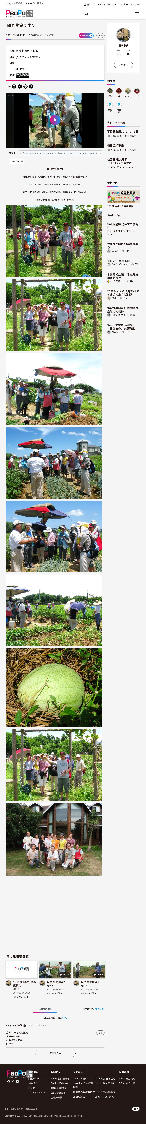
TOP (136, 1109)
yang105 (128, 96)
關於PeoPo (34, 1078)
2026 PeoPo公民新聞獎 (83, 1085)
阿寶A (110, 96)
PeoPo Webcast (119, 264)
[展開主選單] (137, 14)
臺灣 (18, 50)
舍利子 (16, 989)
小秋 (137, 96)
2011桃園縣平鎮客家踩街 (24, 983)
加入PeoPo (99, 4)
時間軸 (31, 1087)
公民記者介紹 (58, 1092)
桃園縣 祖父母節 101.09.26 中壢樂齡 (119, 161)
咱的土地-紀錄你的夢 (84, 1091)
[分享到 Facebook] (14, 86)
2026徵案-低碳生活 (105, 1078)
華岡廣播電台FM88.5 (122, 231)
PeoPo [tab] (45, 1009)
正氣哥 (115, 251)
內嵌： (12, 153)
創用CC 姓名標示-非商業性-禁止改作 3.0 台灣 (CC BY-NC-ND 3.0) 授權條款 (23, 75)
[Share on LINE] (25, 86)
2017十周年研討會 (104, 1083)
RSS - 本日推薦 (127, 1083)
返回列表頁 (55, 1053)
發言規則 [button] (99, 1009)
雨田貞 (115, 332)
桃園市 (25, 50)
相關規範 (33, 1083)
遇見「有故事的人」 (105, 1096)
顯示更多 (20, 69)
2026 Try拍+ (79, 1078)
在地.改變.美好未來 (105, 1091)
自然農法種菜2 (56, 982)
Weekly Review (36, 1092)
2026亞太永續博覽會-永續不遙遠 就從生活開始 (123, 292)
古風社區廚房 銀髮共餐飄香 (122, 245)
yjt (119, 96)
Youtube (17, 1081)
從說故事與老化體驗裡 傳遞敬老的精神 (122, 309)
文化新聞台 (117, 281)
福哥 (114, 298)
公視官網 (123, 4)
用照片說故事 (80, 1096)
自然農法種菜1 (90, 982)
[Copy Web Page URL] (31, 86)
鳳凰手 (110, 111)
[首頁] (19, 13)
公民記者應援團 (59, 1087)
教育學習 (21, 57)
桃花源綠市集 (115, 145)
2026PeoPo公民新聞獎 (120, 206)
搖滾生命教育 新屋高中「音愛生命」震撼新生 (121, 326)
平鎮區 (34, 50)
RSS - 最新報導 (127, 1078)
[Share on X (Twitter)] (20, 86)
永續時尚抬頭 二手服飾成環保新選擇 (122, 276)
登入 (89, 4)
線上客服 (135, 4)
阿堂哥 (119, 111)
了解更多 (123, 64)
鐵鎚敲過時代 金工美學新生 (122, 225)
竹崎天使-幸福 (119, 315)
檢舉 (100, 35)
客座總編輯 (57, 1097)
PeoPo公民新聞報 (60, 1078)
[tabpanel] (55, 1032)
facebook (8, 1081)
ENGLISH (112, 4)
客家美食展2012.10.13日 (122, 131)
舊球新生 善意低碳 (118, 261)
